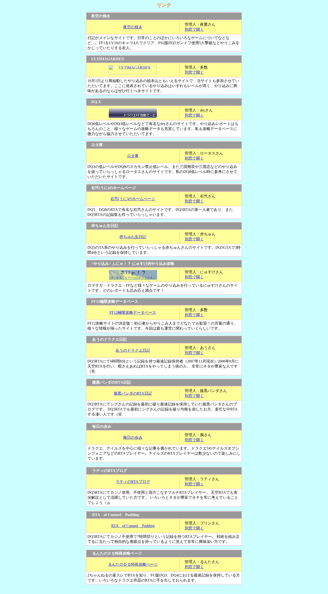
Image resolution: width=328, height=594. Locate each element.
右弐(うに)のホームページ (132, 199)
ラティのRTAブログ (133, 482)
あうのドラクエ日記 (132, 350)
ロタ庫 (133, 156)
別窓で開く (194, 29)
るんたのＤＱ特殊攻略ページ (133, 564)
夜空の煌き (132, 27)
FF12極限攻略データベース (132, 312)
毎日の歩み (132, 437)
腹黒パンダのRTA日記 (133, 393)
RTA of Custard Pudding (133, 526)
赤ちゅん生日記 (132, 237)
